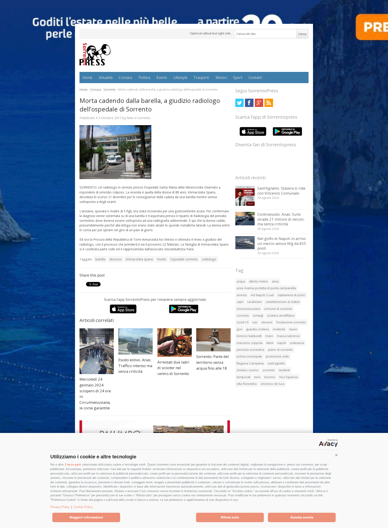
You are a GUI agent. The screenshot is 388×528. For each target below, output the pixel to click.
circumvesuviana (248, 309)
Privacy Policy (60, 507)
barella (100, 259)
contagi (258, 315)
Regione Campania (250, 363)
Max (130, 117)
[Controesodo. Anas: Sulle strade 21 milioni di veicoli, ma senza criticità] (245, 224)
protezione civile (277, 356)
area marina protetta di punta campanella (266, 288)
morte (161, 259)
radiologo (209, 259)
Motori (221, 77)
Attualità (105, 77)
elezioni (266, 322)
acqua (241, 281)
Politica (144, 77)
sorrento (268, 370)
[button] (336, 455)
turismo (269, 377)
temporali (243, 377)
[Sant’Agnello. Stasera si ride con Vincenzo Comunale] (245, 204)
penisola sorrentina (250, 350)
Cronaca (125, 77)
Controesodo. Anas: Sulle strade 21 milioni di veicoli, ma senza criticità (280, 219)
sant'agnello (276, 363)
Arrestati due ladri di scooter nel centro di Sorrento (173, 367)
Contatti (255, 77)
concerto (243, 315)
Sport (237, 77)
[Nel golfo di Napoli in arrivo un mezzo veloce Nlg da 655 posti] (245, 248)
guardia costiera (257, 329)
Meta (269, 343)
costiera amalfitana (280, 315)
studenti (284, 370)
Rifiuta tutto (230, 517)
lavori (293, 329)
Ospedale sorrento (184, 259)
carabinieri (254, 302)
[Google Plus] (259, 103)
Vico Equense (288, 377)
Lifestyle (180, 77)
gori (239, 329)
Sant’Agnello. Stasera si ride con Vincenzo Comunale (281, 191)
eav (255, 322)
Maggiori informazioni (86, 517)
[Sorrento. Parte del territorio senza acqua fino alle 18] (213, 339)
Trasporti (201, 77)
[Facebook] (249, 103)
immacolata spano (139, 259)
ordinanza (297, 343)
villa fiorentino (247, 384)
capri (240, 302)
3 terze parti (73, 464)
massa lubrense (288, 336)
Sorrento (110, 89)
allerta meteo (258, 281)
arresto (242, 295)
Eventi (162, 77)
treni (257, 377)
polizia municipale (249, 356)
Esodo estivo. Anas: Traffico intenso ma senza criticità (135, 365)
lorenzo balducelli (249, 336)
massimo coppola (249, 343)
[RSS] (269, 103)
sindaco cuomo (248, 370)
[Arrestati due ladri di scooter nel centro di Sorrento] (174, 342)
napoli (281, 343)
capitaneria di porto (291, 295)
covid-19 (243, 322)
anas (275, 281)
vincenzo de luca (272, 384)
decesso (115, 259)
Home (87, 77)
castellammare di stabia (283, 302)
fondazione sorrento (291, 322)
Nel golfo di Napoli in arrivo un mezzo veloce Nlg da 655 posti (281, 243)
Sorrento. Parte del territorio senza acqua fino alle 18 (212, 362)
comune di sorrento (278, 309)
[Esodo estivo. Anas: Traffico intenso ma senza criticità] (135, 341)
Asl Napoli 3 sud (262, 295)
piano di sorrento (280, 350)
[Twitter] (239, 103)
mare (269, 336)
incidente (279, 329)
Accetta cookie (301, 517)
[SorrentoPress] (94, 54)
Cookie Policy (83, 507)
